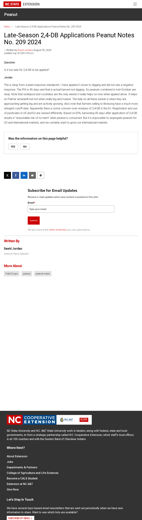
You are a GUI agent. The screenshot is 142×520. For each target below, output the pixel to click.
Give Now (13, 489)
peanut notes (43, 273)
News (7, 26)
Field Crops (12, 273)
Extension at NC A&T (20, 484)
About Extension (17, 456)
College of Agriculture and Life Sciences (33, 473)
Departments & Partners (22, 467)
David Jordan (25, 50)
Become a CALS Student (22, 478)
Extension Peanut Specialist (16, 254)
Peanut (10, 14)
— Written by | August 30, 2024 (27, 50)
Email (31, 202)
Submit (34, 220)
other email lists (57, 229)
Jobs (10, 462)
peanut (26, 273)
